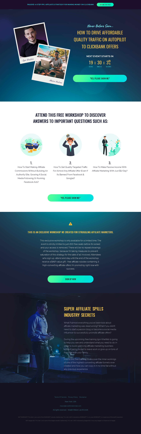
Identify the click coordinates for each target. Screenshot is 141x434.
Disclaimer (83, 397)
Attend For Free (105, 5)
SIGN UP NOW (70, 279)
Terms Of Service (60, 397)
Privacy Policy (73, 397)
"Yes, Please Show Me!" (100, 78)
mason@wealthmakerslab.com (70, 406)
